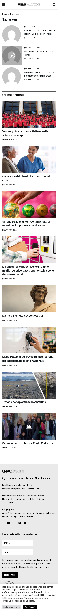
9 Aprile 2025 (30, 27)
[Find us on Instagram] (19, 523)
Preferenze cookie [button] (11, 607)
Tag (11, 14)
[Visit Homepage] (29, 5)
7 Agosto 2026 (10, 447)
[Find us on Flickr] (25, 523)
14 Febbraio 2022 (32, 69)
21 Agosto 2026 (10, 279)
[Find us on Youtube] (8, 523)
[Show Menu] (3, 4)
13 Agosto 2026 (10, 365)
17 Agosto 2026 (10, 320)
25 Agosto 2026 (10, 140)
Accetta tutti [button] (30, 607)
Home (4, 14)
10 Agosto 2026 (10, 406)
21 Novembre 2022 (32, 48)
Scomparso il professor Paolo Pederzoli (27, 443)
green (18, 14)
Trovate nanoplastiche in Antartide (24, 402)
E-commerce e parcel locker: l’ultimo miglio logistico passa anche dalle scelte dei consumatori (28, 270)
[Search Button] (54, 4)
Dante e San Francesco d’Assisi (22, 315)
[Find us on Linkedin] (14, 523)
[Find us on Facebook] (3, 523)
